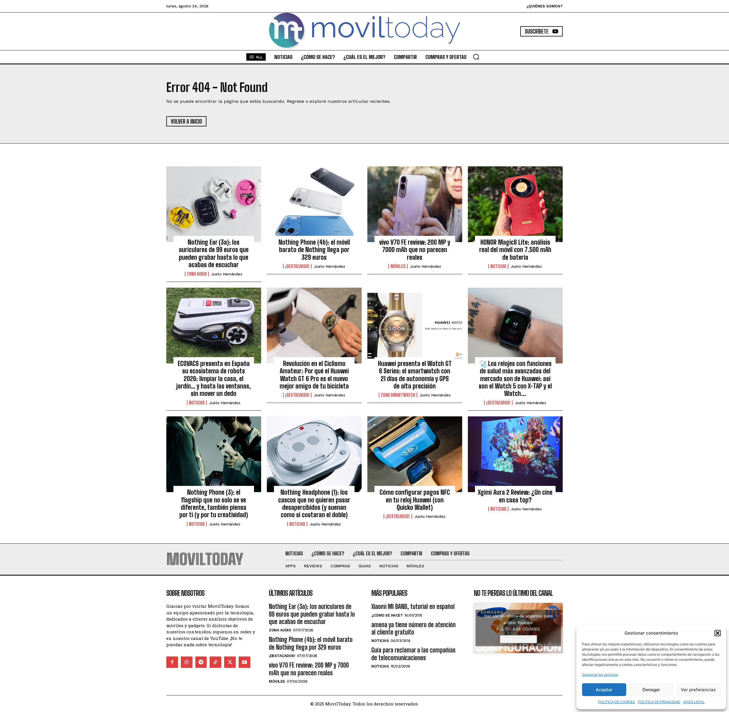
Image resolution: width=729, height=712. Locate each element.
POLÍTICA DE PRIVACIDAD (659, 702)
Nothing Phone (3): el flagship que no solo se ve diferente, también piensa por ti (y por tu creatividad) (213, 503)
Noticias (498, 266)
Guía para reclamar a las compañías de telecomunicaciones (413, 653)
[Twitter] (230, 662)
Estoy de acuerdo (518, 639)
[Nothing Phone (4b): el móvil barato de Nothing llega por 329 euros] (314, 204)
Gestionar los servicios (600, 674)
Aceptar (604, 689)
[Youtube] (244, 662)
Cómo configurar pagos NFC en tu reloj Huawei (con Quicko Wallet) (415, 499)
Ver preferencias (698, 689)
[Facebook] (172, 662)
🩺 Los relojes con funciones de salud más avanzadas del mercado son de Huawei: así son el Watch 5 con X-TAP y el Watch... (515, 379)
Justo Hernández (226, 274)
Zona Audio (197, 274)
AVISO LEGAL (694, 702)
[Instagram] (187, 662)
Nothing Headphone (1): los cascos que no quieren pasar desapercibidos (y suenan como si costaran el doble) (314, 503)
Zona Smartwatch (398, 395)
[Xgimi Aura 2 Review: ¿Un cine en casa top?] (515, 454)
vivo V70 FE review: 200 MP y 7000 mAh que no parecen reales (414, 249)
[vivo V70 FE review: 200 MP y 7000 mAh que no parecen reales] (414, 204)
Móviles (398, 266)
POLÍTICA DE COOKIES (616, 702)
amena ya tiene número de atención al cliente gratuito (413, 628)
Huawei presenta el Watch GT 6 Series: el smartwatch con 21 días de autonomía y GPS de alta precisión (415, 375)
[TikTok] (215, 662)
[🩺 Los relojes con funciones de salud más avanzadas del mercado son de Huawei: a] (515, 325)
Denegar (651, 689)
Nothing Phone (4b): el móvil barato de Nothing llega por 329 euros (314, 249)
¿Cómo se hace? (386, 615)
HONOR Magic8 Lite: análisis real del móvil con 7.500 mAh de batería (515, 249)
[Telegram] (201, 662)
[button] (717, 633)
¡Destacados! (297, 266)
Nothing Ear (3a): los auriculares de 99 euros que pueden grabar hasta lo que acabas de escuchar (214, 253)
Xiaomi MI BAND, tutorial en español (413, 606)
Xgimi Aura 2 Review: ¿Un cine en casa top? (515, 496)
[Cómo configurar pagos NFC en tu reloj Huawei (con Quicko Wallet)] (414, 454)
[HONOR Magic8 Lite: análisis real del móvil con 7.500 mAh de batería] (515, 204)
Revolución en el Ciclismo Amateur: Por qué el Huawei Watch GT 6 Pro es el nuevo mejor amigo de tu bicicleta (314, 375)
